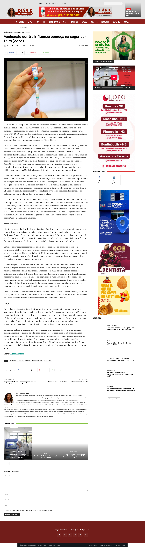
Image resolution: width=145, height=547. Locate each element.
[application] (114, 78)
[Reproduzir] (95, 88)
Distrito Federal (17, 451)
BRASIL (128, 9)
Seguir (114, 176)
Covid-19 (20, 360)
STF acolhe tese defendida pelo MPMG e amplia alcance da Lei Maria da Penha (121, 389)
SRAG (45, 360)
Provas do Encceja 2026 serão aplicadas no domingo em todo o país (74, 456)
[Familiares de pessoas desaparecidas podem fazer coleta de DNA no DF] (18, 443)
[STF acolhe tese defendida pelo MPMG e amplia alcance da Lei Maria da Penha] (99, 388)
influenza (27, 360)
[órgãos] (114, 45)
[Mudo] (129, 88)
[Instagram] (65, 535)
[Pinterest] (75, 535)
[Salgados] (114, 314)
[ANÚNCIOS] (114, 259)
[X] (85, 535)
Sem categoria (24, 32)
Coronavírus (13, 360)
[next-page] (8, 463)
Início (21, 27)
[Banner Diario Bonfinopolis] (81, 12)
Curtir (99, 176)
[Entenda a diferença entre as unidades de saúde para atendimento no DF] (99, 373)
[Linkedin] (70, 535)
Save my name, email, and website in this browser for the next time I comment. (30, 510)
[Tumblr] (80, 535)
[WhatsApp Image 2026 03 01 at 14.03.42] (114, 132)
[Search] (121, 3)
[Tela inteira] (133, 88)
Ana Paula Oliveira (15, 46)
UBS (50, 360)
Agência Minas (17, 353)
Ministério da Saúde (37, 360)
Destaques (13, 32)
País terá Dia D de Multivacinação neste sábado (132, 13)
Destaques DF (111, 370)
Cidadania (110, 386)
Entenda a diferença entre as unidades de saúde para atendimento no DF (120, 374)
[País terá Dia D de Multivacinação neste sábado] (46, 443)
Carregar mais (113, 399)
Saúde (26, 27)
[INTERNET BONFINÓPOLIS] (114, 216)
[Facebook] (59, 535)
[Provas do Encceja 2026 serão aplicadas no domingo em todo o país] (74, 443)
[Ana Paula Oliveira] (5, 46)
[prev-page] (5, 463)
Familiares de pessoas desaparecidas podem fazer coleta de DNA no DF (17, 456)
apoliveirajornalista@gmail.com (79, 530)
